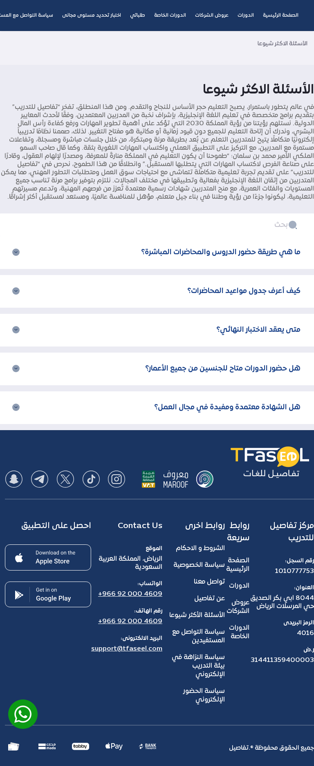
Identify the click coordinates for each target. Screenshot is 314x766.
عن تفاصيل (209, 599)
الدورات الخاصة (239, 632)
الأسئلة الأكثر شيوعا (197, 615)
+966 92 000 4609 (130, 594)
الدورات (239, 586)
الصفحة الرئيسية (237, 565)
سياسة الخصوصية (199, 565)
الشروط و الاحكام (200, 548)
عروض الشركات (238, 607)
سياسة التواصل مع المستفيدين (198, 636)
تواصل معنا (209, 582)
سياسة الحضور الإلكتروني (204, 695)
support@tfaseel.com (126, 649)
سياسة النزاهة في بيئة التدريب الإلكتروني (198, 666)
